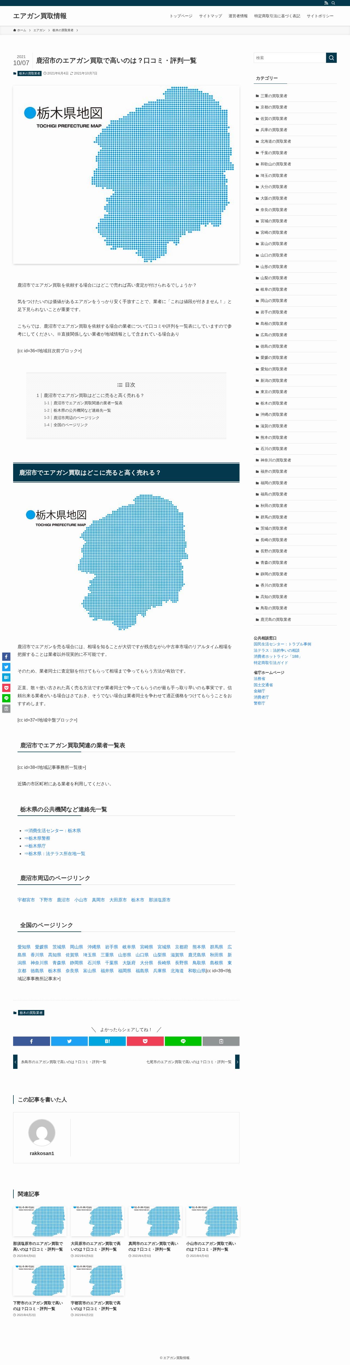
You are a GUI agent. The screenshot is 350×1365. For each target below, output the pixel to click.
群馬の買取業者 (274, 517)
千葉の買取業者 (274, 153)
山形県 (124, 955)
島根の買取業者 (274, 323)
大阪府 (129, 962)
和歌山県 (197, 970)
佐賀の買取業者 (274, 118)
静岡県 (76, 962)
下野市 (45, 900)
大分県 (146, 962)
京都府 (181, 947)
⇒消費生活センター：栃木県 (52, 830)
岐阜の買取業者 (274, 289)
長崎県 (164, 962)
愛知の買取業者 (274, 369)
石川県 (94, 962)
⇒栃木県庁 (35, 846)
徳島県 (37, 970)
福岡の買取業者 (274, 483)
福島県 (142, 970)
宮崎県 (146, 947)
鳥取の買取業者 (274, 608)
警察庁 (259, 703)
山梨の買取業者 (274, 278)
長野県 (181, 962)
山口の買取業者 (274, 255)
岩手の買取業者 (274, 312)
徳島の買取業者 (274, 346)
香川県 (37, 955)
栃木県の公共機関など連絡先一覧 (82, 410)
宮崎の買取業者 (274, 232)
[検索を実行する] (331, 58)
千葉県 (111, 962)
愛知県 (24, 947)
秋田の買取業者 (274, 505)
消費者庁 (261, 697)
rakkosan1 (42, 1153)
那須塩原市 (160, 900)
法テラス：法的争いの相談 (277, 650)
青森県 (59, 962)
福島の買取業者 (274, 494)
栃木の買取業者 (29, 73)
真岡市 (98, 900)
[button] (31, 1041)
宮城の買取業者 (274, 221)
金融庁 (259, 691)
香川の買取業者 (274, 585)
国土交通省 (263, 685)
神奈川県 (39, 962)
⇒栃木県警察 (37, 838)
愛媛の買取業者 (274, 357)
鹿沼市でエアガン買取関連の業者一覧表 (88, 403)
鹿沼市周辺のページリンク (77, 417)
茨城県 (59, 947)
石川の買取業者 (274, 448)
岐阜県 (129, 947)
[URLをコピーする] (221, 1041)
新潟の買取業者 (274, 380)
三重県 (107, 955)
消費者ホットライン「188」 (278, 656)
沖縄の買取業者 (274, 414)
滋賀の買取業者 (274, 426)
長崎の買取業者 (274, 540)
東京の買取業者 (274, 391)
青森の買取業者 (274, 562)
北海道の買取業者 (276, 141)
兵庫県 (159, 970)
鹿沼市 (63, 900)
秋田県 (216, 955)
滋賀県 (177, 955)
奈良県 (72, 970)
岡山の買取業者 (274, 300)
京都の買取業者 (274, 107)
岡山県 (76, 947)
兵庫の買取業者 (274, 130)
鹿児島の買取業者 (276, 619)
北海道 (177, 970)
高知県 (54, 955)
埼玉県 (89, 955)
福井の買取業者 (274, 471)
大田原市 (118, 900)
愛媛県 (41, 947)
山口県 (142, 955)
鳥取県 (199, 962)
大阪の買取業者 (274, 198)
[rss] (326, 3)
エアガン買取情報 (40, 16)
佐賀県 (72, 955)
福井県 (107, 970)
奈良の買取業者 (274, 209)
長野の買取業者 (274, 551)
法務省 (259, 678)
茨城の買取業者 (274, 528)
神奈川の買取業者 (276, 460)
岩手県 (111, 947)
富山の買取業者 (274, 243)
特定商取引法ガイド (271, 662)
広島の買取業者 (274, 335)
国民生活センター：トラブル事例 (282, 644)
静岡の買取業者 (274, 574)
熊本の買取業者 (274, 437)
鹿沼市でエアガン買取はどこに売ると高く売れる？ (94, 395)
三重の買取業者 (274, 96)
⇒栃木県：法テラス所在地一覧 (54, 853)
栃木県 (54, 970)
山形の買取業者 (274, 266)
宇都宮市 (26, 900)
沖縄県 (94, 947)
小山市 (81, 900)
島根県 (216, 962)
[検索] (333, 3)
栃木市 (137, 900)
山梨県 (159, 955)
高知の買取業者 (274, 597)
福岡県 (124, 970)
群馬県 (216, 947)
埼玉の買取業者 (274, 175)
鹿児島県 (197, 955)
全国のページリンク (71, 425)
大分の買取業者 (274, 186)
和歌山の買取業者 (276, 164)
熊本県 (199, 947)
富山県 (89, 970)
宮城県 (164, 947)
